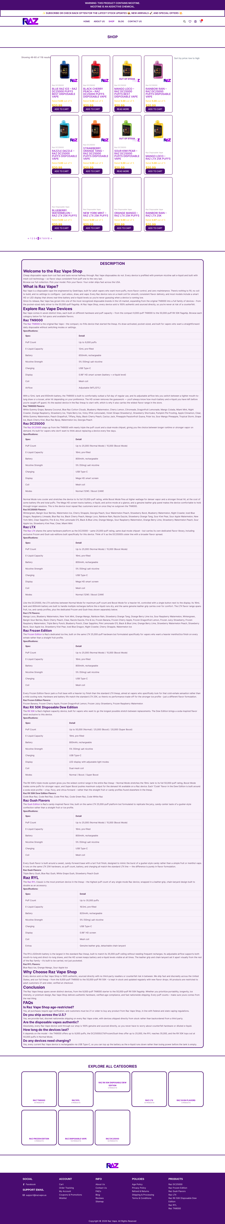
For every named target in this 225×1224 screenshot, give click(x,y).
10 (48, 238)
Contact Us (135, 21)
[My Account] (195, 21)
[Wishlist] (190, 21)
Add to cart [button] (62, 109)
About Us (99, 21)
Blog (121, 21)
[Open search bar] (184, 21)
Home (86, 21)
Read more (123, 109)
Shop (111, 21)
